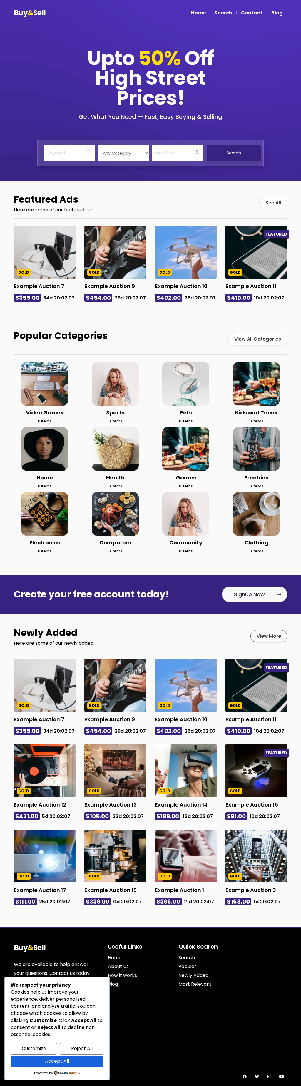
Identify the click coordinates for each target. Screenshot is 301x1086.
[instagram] (269, 1076)
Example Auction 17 (40, 890)
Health (115, 477)
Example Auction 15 (251, 804)
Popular (187, 966)
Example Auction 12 (40, 804)
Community (185, 542)
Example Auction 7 (39, 286)
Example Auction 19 (110, 890)
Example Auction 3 (250, 890)
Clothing (256, 542)
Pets (186, 412)
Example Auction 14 (181, 804)
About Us (118, 966)
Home (198, 12)
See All (273, 202)
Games (186, 477)
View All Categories (257, 339)
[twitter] (257, 1076)
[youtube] (281, 1076)
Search (223, 12)
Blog (277, 12)
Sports (115, 412)
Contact (251, 12)
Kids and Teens (256, 412)
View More (269, 636)
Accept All (57, 1061)
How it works (122, 975)
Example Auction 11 (250, 286)
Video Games (44, 412)
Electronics (44, 542)
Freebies (256, 477)
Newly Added (193, 975)
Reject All (82, 1048)
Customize (34, 1048)
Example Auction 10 (181, 286)
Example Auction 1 (179, 890)
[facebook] (244, 1076)
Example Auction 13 (110, 804)
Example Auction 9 (109, 286)
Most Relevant (195, 984)
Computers (115, 542)
